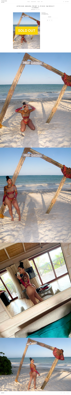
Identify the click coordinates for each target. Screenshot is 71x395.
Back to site (68, 392)
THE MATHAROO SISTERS (4, 1)
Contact (64, 392)
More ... (42, 1)
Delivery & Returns (33, 1)
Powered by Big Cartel (2, 392)
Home (61, 392)
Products (28, 1)
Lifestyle (38, 1)
